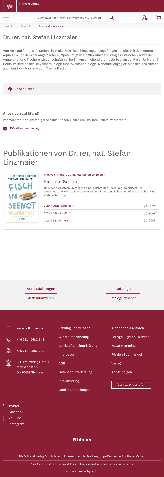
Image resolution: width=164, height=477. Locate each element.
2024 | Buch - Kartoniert (59, 205)
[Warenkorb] (158, 17)
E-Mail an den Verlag (24, 128)
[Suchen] (112, 17)
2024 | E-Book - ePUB (57, 213)
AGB (62, 363)
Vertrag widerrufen (131, 384)
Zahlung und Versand (75, 328)
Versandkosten (90, 464)
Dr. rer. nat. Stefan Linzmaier (51, 26)
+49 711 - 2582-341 (30, 339)
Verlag (116, 363)
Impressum (67, 354)
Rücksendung (69, 381)
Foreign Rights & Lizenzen (130, 337)
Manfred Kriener (55, 174)
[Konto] (145, 17)
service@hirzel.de (30, 328)
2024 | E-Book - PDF (56, 220)
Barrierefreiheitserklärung (78, 346)
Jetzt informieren (41, 298)
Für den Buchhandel (126, 354)
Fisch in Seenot (61, 181)
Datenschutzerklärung (75, 372)
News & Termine (123, 346)
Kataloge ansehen (123, 298)
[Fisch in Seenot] (21, 198)
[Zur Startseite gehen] (22, 6)
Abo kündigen (121, 372)
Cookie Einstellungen (75, 390)
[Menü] (6, 17)
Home (6, 26)
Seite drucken (24, 89)
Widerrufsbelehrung (74, 337)
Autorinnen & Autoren (127, 328)
